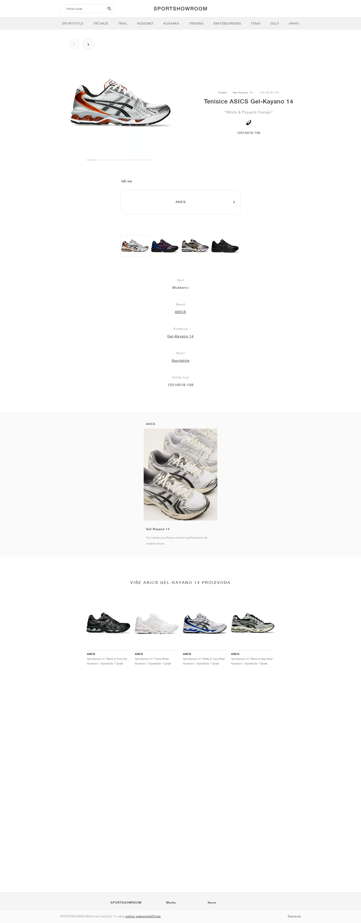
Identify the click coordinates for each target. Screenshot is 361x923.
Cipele (222, 92)
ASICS (180, 312)
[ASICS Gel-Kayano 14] (134, 246)
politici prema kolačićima (143, 916)
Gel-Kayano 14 (243, 92)
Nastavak (294, 916)
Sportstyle (181, 360)
